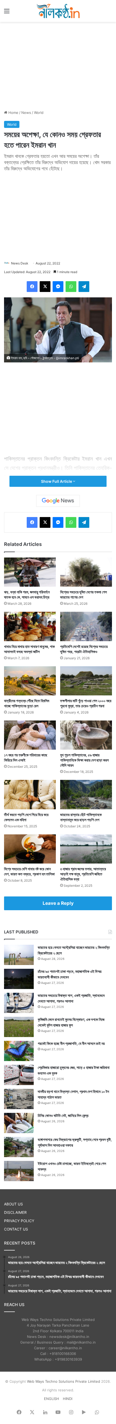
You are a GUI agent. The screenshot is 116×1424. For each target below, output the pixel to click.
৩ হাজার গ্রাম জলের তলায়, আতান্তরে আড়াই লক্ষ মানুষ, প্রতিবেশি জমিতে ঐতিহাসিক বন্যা (83, 873)
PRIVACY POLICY (19, 1221)
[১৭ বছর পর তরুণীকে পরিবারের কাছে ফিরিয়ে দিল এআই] (30, 735)
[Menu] (6, 13)
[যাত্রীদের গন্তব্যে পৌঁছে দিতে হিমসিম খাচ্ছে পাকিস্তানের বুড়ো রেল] (30, 680)
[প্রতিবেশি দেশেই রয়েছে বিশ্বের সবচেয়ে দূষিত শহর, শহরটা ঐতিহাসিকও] (86, 626)
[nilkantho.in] (58, 11)
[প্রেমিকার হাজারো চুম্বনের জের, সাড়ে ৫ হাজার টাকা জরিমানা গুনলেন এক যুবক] (19, 1075)
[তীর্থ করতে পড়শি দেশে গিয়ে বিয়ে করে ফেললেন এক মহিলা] (30, 794)
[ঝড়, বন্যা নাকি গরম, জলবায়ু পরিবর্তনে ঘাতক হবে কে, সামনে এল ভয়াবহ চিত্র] (30, 572)
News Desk (19, 263)
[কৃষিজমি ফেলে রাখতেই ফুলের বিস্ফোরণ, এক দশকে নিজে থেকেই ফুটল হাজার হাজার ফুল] (19, 1027)
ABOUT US (13, 1204)
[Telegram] (84, 286)
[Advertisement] (58, 65)
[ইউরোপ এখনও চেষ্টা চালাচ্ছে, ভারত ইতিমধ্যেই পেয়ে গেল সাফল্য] (19, 1171)
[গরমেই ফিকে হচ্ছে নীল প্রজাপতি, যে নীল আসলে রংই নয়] (19, 1051)
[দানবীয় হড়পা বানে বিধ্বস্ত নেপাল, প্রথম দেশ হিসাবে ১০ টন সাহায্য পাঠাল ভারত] (19, 1099)
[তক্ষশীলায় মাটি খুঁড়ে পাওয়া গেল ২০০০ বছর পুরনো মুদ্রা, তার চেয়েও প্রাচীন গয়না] (86, 680)
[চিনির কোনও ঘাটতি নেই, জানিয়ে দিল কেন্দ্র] (19, 1123)
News (26, 112)
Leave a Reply (58, 903)
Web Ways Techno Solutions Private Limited (63, 1381)
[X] (45, 286)
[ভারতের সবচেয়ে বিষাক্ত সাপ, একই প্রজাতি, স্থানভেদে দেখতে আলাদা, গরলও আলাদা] (19, 1003)
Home (12, 112)
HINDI (67, 1398)
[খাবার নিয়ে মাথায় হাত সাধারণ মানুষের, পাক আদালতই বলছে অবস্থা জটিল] (30, 626)
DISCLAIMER (15, 1212)
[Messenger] (58, 286)
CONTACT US (16, 1229)
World (38, 112)
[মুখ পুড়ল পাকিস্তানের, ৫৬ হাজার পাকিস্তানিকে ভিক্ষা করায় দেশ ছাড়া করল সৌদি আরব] (86, 735)
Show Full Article (57, 481)
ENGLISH (51, 1398)
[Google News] (58, 501)
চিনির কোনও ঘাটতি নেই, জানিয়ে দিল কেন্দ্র (63, 1115)
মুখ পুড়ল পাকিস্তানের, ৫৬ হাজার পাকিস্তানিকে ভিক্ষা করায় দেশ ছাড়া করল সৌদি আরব (84, 760)
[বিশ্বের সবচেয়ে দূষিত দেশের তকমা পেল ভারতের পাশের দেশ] (86, 572)
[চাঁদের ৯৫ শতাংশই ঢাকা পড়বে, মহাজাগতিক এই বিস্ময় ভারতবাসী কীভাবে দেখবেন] (19, 979)
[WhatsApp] (71, 286)
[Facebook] (32, 286)
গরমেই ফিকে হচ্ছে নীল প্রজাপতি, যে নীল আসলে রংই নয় (71, 1043)
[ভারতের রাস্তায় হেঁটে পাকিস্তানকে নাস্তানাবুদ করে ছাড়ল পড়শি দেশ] (86, 794)
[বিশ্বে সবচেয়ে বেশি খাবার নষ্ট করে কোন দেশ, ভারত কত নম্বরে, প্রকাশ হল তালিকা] (30, 849)
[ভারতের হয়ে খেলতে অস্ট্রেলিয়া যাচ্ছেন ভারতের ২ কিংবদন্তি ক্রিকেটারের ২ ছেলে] (19, 955)
